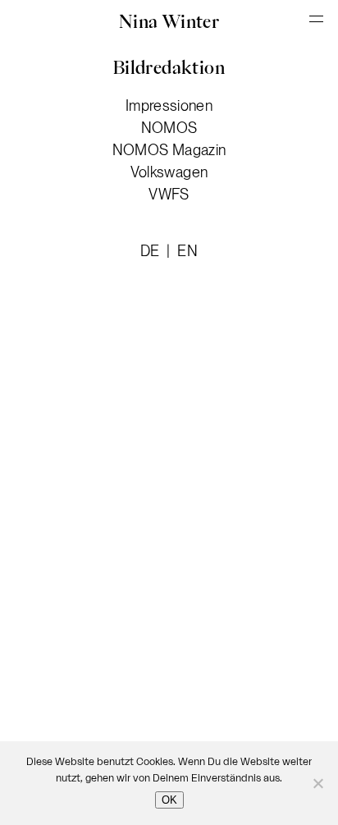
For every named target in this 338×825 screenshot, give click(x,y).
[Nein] (317, 783)
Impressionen (169, 105)
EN (187, 250)
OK (169, 800)
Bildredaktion (169, 67)
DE (151, 250)
